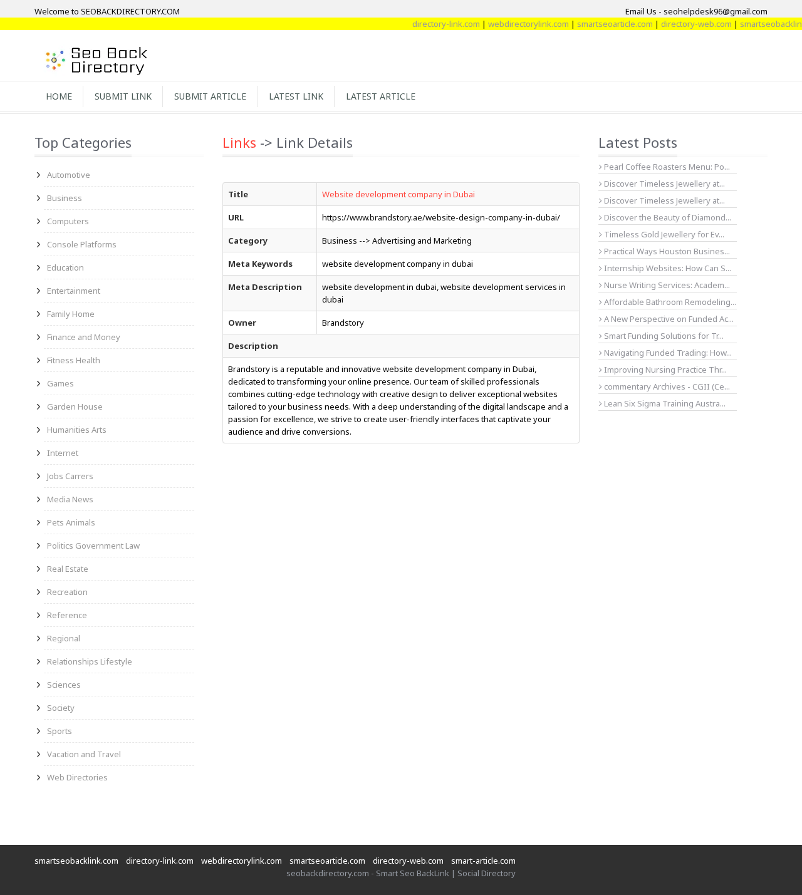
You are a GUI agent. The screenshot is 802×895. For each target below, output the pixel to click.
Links (239, 142)
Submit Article (210, 96)
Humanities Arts (77, 429)
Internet (62, 452)
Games (60, 383)
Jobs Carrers (70, 476)
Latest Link (296, 96)
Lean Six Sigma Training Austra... (664, 403)
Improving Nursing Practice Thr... (664, 369)
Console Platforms (82, 244)
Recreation (67, 592)
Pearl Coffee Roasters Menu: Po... (666, 166)
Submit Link (123, 96)
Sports (59, 731)
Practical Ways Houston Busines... (666, 251)
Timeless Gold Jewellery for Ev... (663, 234)
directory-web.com (685, 23)
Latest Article (380, 96)
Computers (68, 221)
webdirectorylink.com (517, 23)
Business (64, 198)
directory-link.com (435, 23)
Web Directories (77, 777)
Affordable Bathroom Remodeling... (669, 302)
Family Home (71, 313)
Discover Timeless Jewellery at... (663, 183)
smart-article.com (483, 860)
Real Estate (67, 568)
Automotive (68, 174)
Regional (63, 638)
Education (65, 267)
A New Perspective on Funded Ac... (668, 318)
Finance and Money (83, 337)
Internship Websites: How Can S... (666, 268)
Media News (70, 499)
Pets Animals (71, 522)
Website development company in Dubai (398, 194)
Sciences (64, 684)
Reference (67, 615)
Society (61, 707)
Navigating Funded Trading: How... (667, 352)
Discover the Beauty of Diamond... (666, 217)
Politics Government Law (93, 545)
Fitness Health (73, 360)
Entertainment (73, 290)
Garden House (75, 406)
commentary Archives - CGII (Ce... (666, 386)
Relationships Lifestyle (89, 661)
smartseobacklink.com (76, 860)
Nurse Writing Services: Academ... (666, 285)
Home (59, 96)
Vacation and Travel (84, 754)
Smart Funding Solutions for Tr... (663, 335)
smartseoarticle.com (604, 23)
